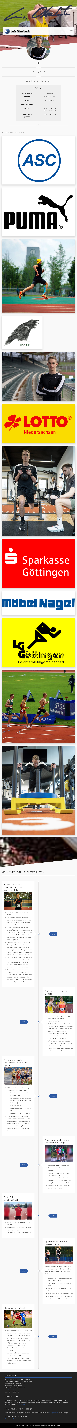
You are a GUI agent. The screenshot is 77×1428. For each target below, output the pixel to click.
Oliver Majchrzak (9, 1390)
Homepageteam (53, 1413)
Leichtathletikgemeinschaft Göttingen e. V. (50, 1425)
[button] (38, 71)
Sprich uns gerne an (10, 1419)
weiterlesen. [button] (22, 1405)
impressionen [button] (19, 133)
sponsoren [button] (9, 133)
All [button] (3, 133)
